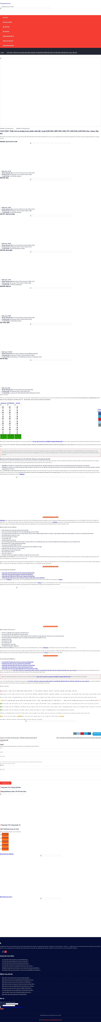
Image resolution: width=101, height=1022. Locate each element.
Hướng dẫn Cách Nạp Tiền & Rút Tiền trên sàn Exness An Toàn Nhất (18, 665)
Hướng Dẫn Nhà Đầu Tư (8, 36)
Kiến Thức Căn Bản (7, 22)
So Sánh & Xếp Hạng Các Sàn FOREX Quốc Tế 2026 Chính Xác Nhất (18, 990)
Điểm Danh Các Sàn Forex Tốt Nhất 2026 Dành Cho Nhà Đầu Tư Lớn (18, 980)
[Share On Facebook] (89, 733)
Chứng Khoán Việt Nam (8, 45)
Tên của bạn (2, 1003)
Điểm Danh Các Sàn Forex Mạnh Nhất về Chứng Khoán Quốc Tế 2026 (18, 986)
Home (2, 52)
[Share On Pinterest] (82, 733)
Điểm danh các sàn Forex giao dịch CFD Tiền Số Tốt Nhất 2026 (17, 982)
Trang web (2, 756)
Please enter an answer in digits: (7, 763)
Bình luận (2, 769)
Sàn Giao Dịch (6, 26)
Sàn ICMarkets (10, 403)
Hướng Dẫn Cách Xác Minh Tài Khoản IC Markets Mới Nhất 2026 (17, 574)
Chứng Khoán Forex (9, 128)
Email (1, 752)
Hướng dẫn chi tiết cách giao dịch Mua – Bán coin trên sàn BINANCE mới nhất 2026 (21, 970)
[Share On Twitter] (85, 733)
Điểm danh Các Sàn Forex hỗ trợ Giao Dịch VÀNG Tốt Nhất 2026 (17, 988)
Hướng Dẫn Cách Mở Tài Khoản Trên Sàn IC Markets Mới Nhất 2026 (18, 572)
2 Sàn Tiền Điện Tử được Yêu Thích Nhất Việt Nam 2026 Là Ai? (17, 992)
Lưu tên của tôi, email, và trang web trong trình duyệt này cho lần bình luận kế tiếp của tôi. (21, 762)
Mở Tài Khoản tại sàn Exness (51, 626)
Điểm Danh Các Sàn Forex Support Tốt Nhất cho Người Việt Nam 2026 (18, 984)
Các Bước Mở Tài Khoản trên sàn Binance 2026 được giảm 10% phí (17, 966)
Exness (46, 652)
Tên (1, 748)
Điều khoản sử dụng (57, 1019)
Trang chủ (5, 17)
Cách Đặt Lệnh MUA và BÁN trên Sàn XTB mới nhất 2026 (15, 961)
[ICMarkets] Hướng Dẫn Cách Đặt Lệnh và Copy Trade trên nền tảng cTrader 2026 (21, 968)
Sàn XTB (18, 403)
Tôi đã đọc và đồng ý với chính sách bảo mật (12, 1007)
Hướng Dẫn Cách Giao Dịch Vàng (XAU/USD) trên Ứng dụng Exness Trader (20, 668)
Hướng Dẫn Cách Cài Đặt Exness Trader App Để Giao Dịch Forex (17, 667)
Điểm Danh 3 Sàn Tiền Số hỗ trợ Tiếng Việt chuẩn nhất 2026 (16, 977)
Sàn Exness (3, 403)
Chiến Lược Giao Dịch (8, 40)
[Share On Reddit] (78, 733)
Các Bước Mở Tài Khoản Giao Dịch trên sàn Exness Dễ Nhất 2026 (17, 662)
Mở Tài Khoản (6, 31)
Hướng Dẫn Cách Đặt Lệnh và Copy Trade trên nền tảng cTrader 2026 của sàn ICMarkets (23, 577)
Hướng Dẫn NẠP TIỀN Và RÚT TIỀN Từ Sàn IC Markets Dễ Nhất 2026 (18, 576)
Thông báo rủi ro (47, 1019)
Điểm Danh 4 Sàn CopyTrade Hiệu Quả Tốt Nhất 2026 (14, 994)
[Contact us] (75, 733)
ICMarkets (2, 520)
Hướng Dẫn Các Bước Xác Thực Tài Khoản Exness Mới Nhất (16, 663)
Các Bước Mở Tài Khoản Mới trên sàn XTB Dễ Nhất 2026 (15, 959)
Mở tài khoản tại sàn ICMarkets (50, 517)
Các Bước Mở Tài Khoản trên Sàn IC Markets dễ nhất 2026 (16, 963)
